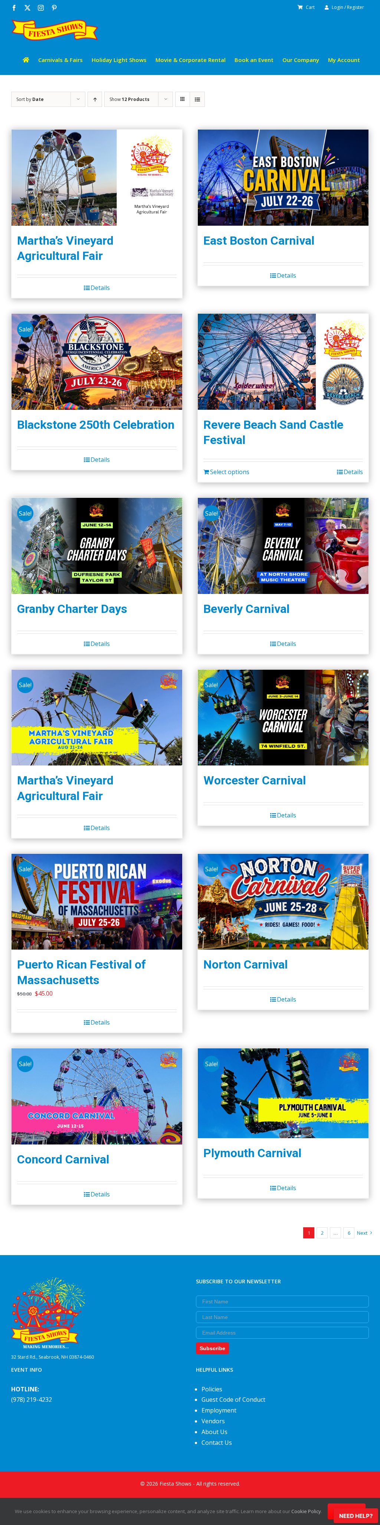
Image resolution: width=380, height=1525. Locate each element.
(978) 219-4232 (31, 1399)
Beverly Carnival (246, 609)
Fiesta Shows (175, 1483)
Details (100, 288)
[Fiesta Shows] (48, 1283)
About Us (214, 1432)
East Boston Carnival (258, 241)
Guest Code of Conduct (233, 1399)
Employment (219, 1410)
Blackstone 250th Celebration (95, 425)
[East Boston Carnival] (283, 178)
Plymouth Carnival (252, 1153)
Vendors (213, 1421)
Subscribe (212, 1348)
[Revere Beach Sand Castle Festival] (283, 362)
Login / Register (348, 7)
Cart (310, 7)
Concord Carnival (63, 1159)
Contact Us (217, 1443)
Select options (229, 472)
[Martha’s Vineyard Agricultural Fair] (97, 178)
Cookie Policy (306, 1511)
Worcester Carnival (254, 780)
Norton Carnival (245, 964)
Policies (212, 1389)
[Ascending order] (95, 99)
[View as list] (197, 99)
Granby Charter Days (72, 609)
